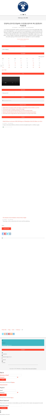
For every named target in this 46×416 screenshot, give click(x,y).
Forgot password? (3, 384)
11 (21, 63)
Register (13, 382)
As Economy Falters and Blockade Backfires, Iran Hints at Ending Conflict (17, 110)
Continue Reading (23, 39)
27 (33, 67)
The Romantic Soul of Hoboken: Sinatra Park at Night (13, 109)
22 (3, 67)
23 (9, 67)
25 (21, 67)
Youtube (3, 362)
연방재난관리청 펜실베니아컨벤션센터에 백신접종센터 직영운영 (23, 24)
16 (9, 65)
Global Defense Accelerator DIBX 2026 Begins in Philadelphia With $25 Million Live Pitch (21, 107)
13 (33, 63)
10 (15, 63)
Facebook (4, 359)
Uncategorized (30, 27)
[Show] (17, 377)
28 (39, 67)
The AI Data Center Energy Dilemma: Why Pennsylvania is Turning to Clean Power (19, 113)
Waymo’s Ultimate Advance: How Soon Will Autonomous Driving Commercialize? (19, 112)
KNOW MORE (6, 228)
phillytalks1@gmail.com (7, 356)
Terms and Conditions (32, 368)
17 (15, 65)
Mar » (5, 70)
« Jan (3, 70)
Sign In (12, 397)
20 (33, 65)
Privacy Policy (25, 368)
